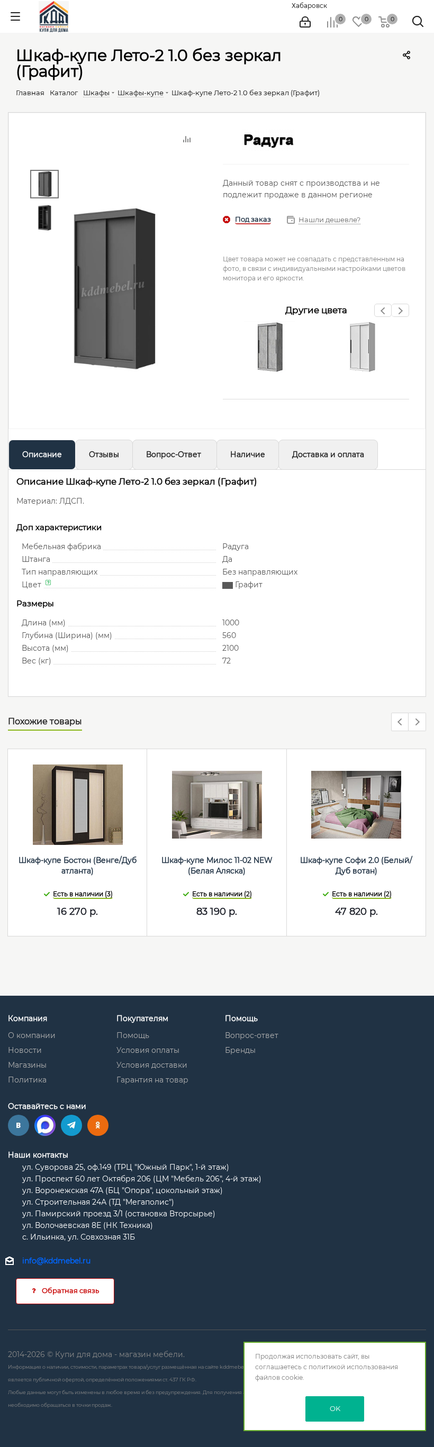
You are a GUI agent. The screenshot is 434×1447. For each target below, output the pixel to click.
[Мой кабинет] (305, 22)
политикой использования (353, 1367)
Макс (45, 1125)
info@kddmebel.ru (56, 1261)
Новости (25, 1050)
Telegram (71, 1125)
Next (400, 313)
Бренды (240, 1050)
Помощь (132, 1035)
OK (335, 1408)
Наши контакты (38, 1155)
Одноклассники (97, 1125)
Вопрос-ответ (251, 1035)
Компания (27, 1018)
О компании (32, 1035)
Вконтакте (18, 1125)
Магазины (27, 1065)
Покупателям (142, 1018)
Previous (383, 313)
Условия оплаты (147, 1050)
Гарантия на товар (152, 1080)
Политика (27, 1080)
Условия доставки (151, 1065)
